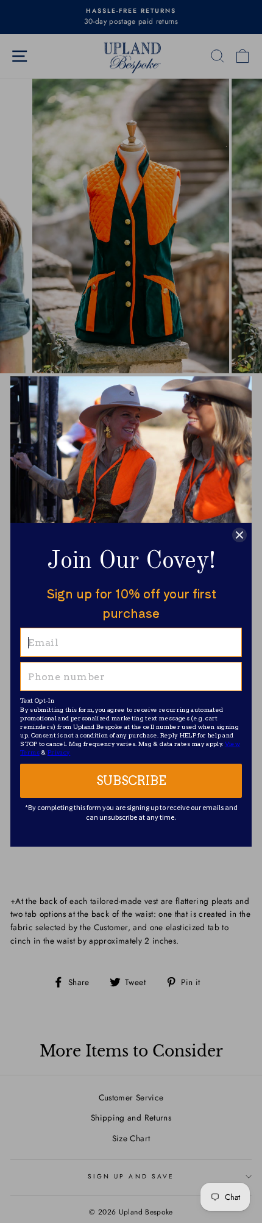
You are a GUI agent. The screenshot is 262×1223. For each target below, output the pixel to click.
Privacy (59, 752)
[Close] (239, 535)
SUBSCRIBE (131, 780)
